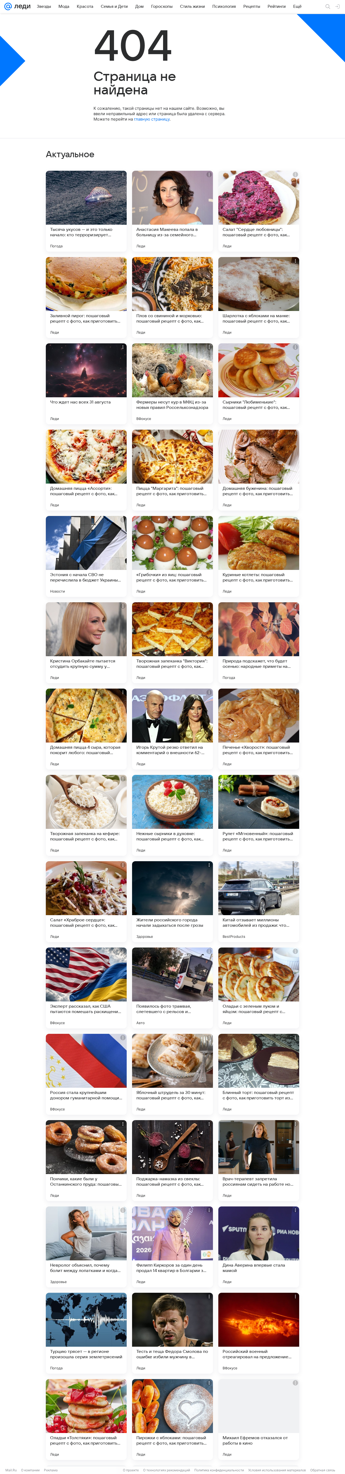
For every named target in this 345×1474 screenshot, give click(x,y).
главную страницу (152, 119)
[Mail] (8, 6)
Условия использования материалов (277, 1470)
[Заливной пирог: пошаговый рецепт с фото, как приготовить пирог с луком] (86, 297)
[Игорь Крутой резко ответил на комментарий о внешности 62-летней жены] (172, 729)
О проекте (131, 1470)
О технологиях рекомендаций (166, 1470)
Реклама (51, 1470)
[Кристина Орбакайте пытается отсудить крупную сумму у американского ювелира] (86, 642)
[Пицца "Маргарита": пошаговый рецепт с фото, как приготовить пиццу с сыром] (172, 470)
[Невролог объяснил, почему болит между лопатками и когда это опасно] (86, 1246)
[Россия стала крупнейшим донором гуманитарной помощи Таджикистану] (86, 1074)
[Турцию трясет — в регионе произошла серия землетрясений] (86, 1333)
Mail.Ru (11, 1470)
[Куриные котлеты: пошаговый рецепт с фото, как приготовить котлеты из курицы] (258, 556)
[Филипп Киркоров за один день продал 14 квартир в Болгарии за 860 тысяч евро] (172, 1246)
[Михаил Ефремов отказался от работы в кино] (258, 1419)
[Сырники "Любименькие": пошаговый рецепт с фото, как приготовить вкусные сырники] (258, 383)
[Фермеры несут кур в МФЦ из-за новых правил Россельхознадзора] (172, 383)
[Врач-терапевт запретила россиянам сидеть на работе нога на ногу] (258, 1160)
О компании (30, 1470)
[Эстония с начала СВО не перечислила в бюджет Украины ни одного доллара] (86, 556)
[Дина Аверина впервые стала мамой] (258, 1246)
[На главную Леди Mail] (21, 6)
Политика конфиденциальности (219, 1470)
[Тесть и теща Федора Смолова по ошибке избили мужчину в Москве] (172, 1333)
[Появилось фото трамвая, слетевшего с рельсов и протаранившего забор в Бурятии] (172, 988)
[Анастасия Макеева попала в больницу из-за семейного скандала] (172, 211)
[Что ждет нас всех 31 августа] (86, 383)
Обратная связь (322, 1470)
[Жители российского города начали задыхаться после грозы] (172, 901)
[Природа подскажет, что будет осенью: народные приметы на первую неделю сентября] (258, 642)
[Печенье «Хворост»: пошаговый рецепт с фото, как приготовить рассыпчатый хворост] (258, 729)
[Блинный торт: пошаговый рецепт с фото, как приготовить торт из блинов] (258, 1074)
